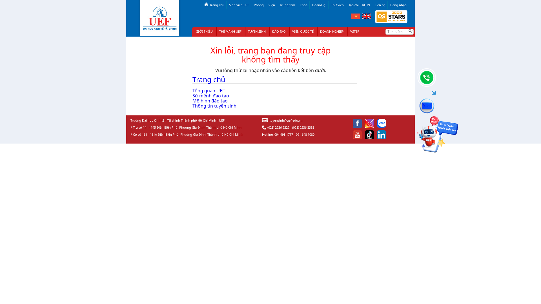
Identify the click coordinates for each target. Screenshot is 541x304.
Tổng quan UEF (208, 91)
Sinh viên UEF (239, 5)
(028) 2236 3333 (303, 127)
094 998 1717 (283, 134)
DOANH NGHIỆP (332, 31)
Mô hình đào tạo (210, 101)
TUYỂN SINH (257, 31)
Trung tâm (287, 5)
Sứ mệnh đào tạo (210, 96)
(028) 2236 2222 (278, 127)
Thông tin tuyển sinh (214, 106)
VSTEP (354, 31)
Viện (272, 5)
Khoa (303, 5)
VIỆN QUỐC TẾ (303, 31)
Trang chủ (217, 5)
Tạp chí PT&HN (359, 5)
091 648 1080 (305, 134)
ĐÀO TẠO (279, 31)
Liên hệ (380, 5)
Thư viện (337, 5)
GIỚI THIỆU (204, 31)
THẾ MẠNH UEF (230, 31)
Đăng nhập (398, 5)
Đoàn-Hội (319, 5)
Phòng (259, 5)
